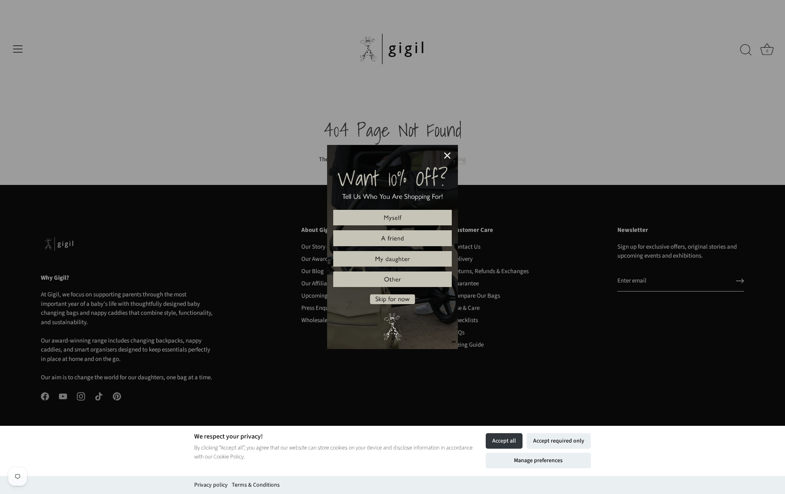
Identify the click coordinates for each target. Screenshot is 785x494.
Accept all (504, 441)
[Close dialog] (447, 155)
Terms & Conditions (256, 485)
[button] (392, 217)
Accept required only (558, 441)
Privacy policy (211, 485)
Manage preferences (538, 460)
